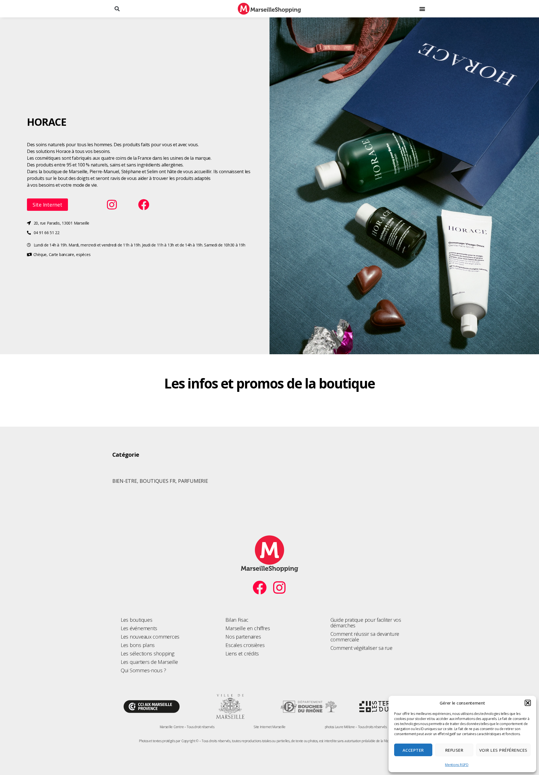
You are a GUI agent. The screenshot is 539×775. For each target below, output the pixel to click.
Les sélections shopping (147, 653)
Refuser (454, 750)
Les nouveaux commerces (150, 636)
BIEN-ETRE (124, 480)
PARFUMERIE (193, 480)
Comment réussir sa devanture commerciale (364, 636)
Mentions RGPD (457, 764)
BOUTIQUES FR (157, 480)
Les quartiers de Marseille (149, 662)
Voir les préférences (503, 750)
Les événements (139, 628)
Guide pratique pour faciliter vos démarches (365, 622)
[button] (528, 703)
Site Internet (47, 204)
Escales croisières (244, 645)
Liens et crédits (242, 653)
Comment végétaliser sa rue (361, 647)
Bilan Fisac (236, 619)
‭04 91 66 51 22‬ (47, 232)
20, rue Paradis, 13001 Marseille (61, 223)
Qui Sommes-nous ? (143, 670)
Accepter (413, 750)
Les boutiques (136, 619)
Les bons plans (138, 645)
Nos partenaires (243, 636)
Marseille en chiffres (247, 628)
